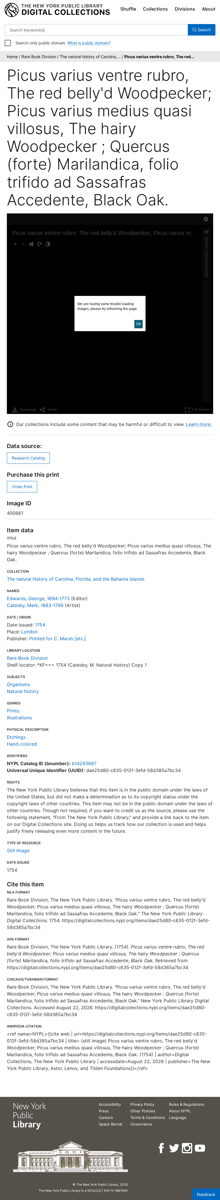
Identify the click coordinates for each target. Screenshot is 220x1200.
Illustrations (19, 717)
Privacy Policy (142, 1104)
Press (104, 1111)
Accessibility (110, 1104)
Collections (155, 9)
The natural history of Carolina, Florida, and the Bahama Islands (75, 579)
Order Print (22, 486)
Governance (141, 1124)
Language (177, 1117)
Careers (106, 1117)
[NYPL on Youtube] (200, 1148)
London (29, 632)
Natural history (23, 691)
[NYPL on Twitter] (174, 1148)
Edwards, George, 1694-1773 (38, 598)
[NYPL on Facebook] (161, 1148)
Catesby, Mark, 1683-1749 (35, 605)
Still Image (18, 850)
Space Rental (110, 1124)
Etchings (16, 737)
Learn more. (199, 424)
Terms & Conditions (147, 1117)
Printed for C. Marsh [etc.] (57, 638)
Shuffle (128, 9)
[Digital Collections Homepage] (57, 10)
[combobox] (96, 30)
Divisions (185, 9)
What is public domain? (89, 42)
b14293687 (84, 763)
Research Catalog (28, 457)
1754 (40, 625)
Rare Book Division (27, 658)
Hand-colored (22, 744)
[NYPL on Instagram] (187, 1148)
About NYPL (180, 1111)
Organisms (18, 684)
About (208, 9)
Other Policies (142, 1111)
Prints (13, 711)
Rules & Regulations (186, 1104)
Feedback (206, 1194)
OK (138, 324)
